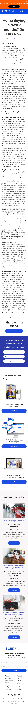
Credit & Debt (20, 520)
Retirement (8, 678)
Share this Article (14, 331)
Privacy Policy (7, 698)
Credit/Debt (8, 687)
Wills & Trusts (9, 680)
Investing (7, 682)
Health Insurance (9, 567)
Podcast (20, 684)
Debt (14, 39)
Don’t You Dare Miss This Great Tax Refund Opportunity (14, 574)
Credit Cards (8, 39)
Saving (16, 522)
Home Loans (20, 39)
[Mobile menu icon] (25, 11)
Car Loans (13, 520)
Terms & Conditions (18, 698)
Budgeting (7, 520)
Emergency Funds (19, 565)
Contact (19, 680)
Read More (14, 543)
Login (19, 689)
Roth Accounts (19, 567)
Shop (18, 687)
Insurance (8, 689)
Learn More (14, 6)
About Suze (20, 678)
